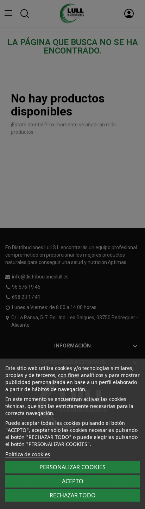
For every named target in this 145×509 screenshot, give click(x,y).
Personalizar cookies (72, 467)
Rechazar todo (73, 495)
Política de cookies (27, 454)
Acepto (72, 481)
